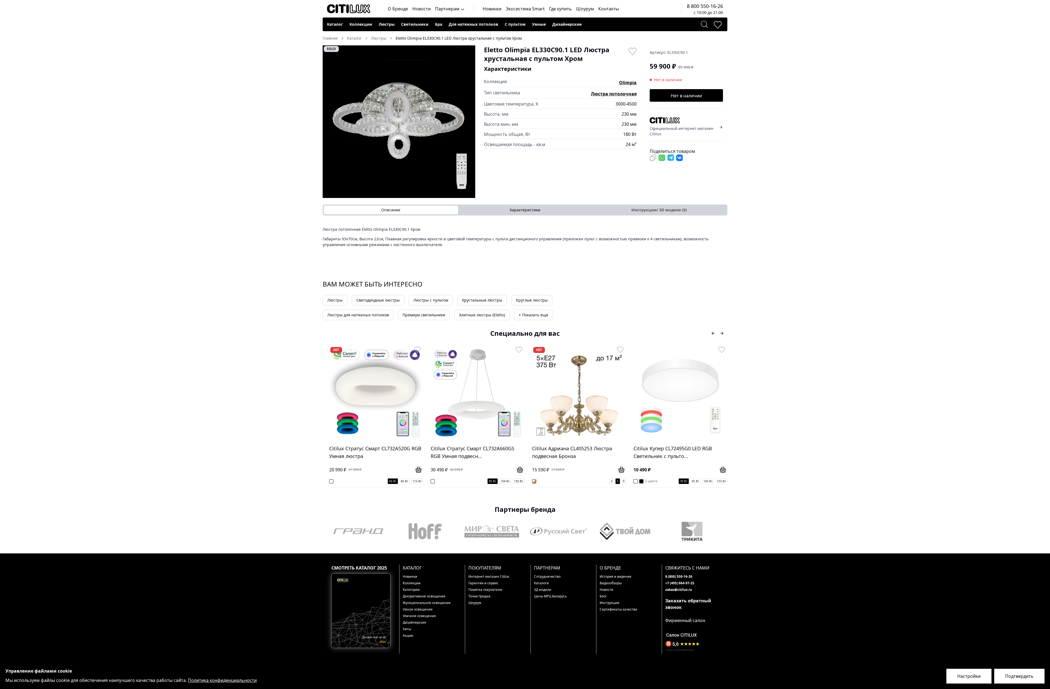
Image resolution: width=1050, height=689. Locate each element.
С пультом (515, 24)
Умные (539, 24)
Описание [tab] (390, 209)
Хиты (407, 629)
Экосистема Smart (525, 9)
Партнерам (447, 9)
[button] (399, 121)
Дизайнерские (567, 24)
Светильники (414, 24)
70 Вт (582, 481)
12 (724, 481)
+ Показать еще (533, 314)
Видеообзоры (611, 583)
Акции (408, 635)
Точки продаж (479, 596)
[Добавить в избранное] (632, 50)
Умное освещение (418, 609)
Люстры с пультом (430, 300)
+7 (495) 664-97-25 (679, 583)
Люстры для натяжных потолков (358, 314)
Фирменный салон (685, 620)
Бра (438, 24)
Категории (411, 589)
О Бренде (398, 9)
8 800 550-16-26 (705, 6)
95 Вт (391, 481)
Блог (603, 596)
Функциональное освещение (427, 602)
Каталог (335, 24)
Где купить (560, 9)
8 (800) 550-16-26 (678, 576)
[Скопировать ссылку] (653, 157)
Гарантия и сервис (483, 583)
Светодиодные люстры (378, 300)
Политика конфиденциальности (222, 680)
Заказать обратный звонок (688, 604)
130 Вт (417, 481)
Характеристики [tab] (525, 209)
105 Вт (606, 481)
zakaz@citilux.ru (678, 589)
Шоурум (585, 9)
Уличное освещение (419, 616)
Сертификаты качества (618, 609)
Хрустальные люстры (482, 300)
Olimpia (628, 83)
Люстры (387, 24)
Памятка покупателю (485, 589)
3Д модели (542, 589)
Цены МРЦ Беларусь (550, 596)
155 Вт (620, 481)
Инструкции (609, 602)
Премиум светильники (423, 314)
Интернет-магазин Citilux (488, 576)
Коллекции (360, 24)
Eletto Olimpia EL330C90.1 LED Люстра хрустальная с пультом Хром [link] (459, 38)
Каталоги (541, 583)
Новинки (492, 9)
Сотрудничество (547, 576)
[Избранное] (717, 24)
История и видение (615, 576)
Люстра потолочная (614, 94)
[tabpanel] (525, 239)
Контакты (608, 9)
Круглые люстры (532, 300)
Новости (421, 9)
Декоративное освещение (424, 596)
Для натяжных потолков (473, 24)
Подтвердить (1019, 676)
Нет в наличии (686, 96)
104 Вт (403, 481)
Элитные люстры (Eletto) (482, 314)
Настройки (969, 676)
